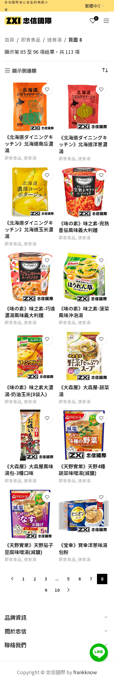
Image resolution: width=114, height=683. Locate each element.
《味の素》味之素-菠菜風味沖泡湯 (84, 312)
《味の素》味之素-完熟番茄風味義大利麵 (84, 227)
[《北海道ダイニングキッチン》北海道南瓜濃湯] (30, 106)
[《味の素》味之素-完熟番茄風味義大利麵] (84, 192)
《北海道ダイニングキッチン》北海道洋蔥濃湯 (83, 144)
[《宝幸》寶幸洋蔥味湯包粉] (84, 514)
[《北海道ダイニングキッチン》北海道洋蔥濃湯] (84, 106)
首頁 (9, 39)
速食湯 (54, 39)
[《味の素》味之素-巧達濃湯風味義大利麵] (30, 277)
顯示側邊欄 (24, 70)
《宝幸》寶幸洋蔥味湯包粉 (83, 548)
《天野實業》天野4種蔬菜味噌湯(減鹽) (82, 470)
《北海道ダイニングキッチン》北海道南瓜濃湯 (29, 143)
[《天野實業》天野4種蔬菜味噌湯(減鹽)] (84, 435)
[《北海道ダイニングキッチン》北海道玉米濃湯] (30, 192)
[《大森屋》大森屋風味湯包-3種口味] (30, 435)
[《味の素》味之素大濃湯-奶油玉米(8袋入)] (30, 356)
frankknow (84, 672)
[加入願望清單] (47, 89)
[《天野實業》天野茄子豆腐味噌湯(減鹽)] (30, 514)
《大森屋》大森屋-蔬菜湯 (84, 390)
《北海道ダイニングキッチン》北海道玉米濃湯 (29, 229)
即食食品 (30, 39)
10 (57, 590)
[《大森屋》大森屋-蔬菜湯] (84, 356)
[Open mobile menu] (106, 21)
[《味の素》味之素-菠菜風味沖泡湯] (84, 277)
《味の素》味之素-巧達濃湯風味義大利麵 (30, 312)
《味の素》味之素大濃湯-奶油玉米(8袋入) (29, 390)
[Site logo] (28, 19)
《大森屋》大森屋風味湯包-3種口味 (29, 470)
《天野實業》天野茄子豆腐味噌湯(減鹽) (29, 548)
